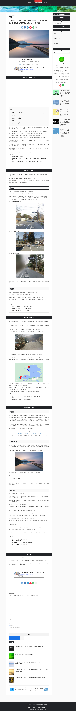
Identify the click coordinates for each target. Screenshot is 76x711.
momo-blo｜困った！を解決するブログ (38, 2)
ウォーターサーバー (55, 4)
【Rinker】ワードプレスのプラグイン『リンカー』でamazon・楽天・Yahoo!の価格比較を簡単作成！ (64, 132)
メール (10, 614)
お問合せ (63, 4)
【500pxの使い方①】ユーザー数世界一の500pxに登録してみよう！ (30, 646)
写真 (28, 4)
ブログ (19, 4)
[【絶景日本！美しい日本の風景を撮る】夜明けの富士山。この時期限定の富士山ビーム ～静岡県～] (28, 27)
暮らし (37, 4)
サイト (10, 619)
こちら (19, 64)
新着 (10, 4)
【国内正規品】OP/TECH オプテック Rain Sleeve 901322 (29, 433)
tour (42, 704)
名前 (10, 609)
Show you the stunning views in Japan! (24, 654)
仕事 (46, 4)
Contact (45, 704)
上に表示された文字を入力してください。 (16, 627)
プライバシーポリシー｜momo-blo (34, 704)
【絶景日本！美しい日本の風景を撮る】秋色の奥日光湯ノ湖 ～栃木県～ (30, 677)
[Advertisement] (61, 144)
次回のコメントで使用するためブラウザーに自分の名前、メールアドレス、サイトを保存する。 (27, 623)
